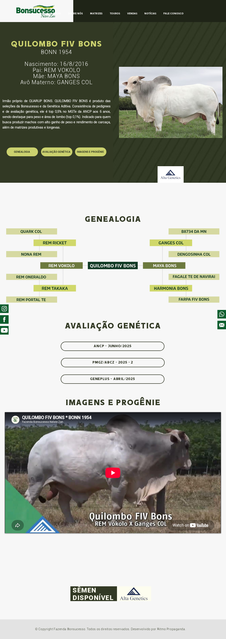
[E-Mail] (221, 325)
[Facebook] (4, 319)
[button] (170, 102)
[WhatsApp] (221, 314)
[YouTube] (4, 330)
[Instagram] (4, 308)
